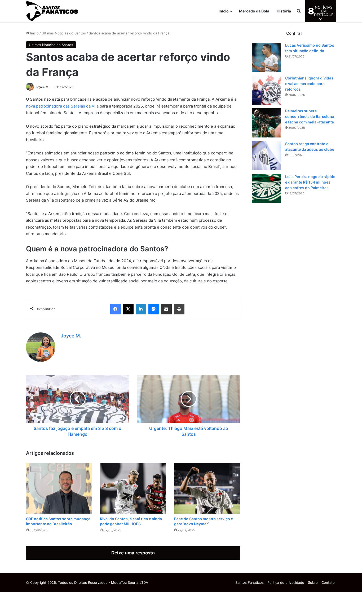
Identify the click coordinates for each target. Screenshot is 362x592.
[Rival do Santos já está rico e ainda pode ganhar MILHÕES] (133, 488)
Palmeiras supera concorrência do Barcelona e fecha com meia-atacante (309, 116)
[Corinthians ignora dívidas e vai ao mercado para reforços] (266, 90)
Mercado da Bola (254, 11)
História (284, 11)
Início (224, 11)
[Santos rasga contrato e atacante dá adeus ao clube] (266, 155)
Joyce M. (42, 87)
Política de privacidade (285, 582)
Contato (328, 582)
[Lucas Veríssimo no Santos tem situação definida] (266, 57)
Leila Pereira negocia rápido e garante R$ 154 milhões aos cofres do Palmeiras (310, 182)
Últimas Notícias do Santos (64, 33)
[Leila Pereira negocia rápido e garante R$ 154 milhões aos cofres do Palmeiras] (266, 188)
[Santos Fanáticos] (52, 11)
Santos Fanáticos (249, 582)
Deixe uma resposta (133, 552)
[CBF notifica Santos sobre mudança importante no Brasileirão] (59, 488)
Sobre (313, 582)
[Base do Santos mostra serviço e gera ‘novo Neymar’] (207, 488)
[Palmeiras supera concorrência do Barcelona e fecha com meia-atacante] (266, 122)
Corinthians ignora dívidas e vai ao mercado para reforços (309, 83)
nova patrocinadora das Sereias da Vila (62, 106)
